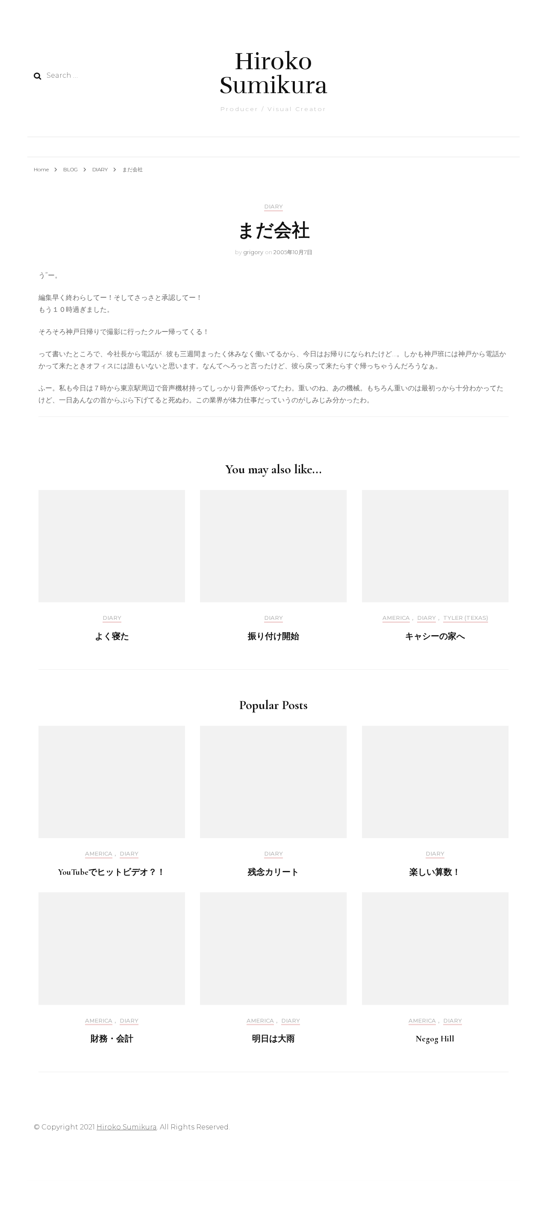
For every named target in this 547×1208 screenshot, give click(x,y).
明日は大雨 (273, 1039)
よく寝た (112, 636)
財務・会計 (112, 1039)
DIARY (273, 206)
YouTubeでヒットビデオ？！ (111, 872)
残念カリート (273, 872)
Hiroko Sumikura (273, 73)
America (396, 618)
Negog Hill (435, 1039)
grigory (253, 252)
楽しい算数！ (435, 872)
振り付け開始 (273, 636)
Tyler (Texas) (465, 618)
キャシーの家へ (435, 636)
